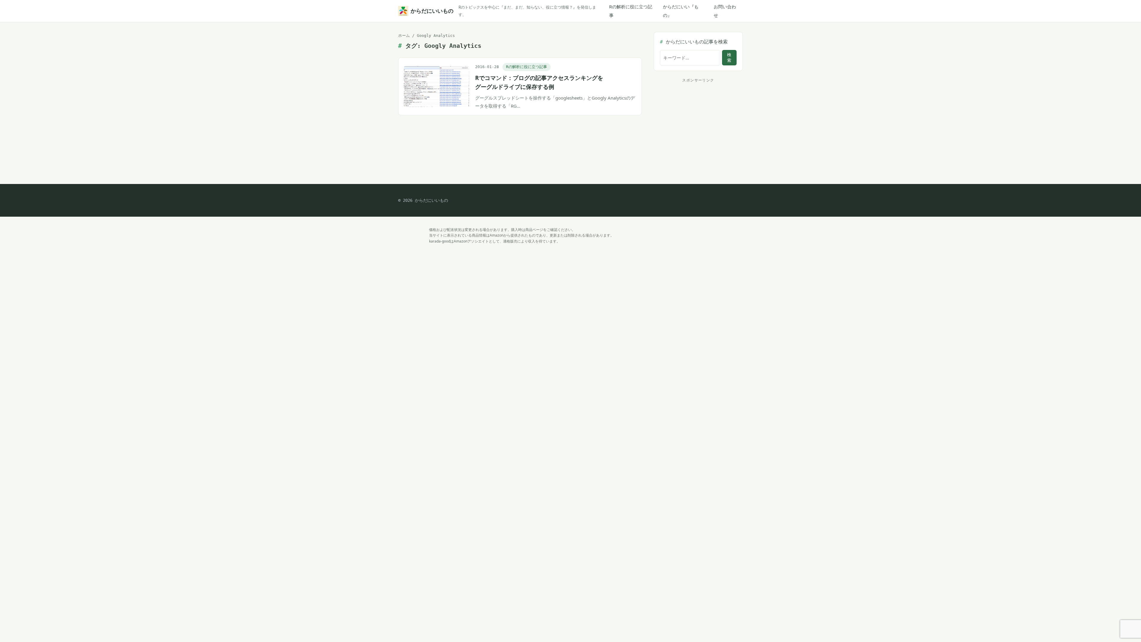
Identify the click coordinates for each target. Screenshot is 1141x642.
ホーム (404, 35)
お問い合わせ (725, 11)
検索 (729, 57)
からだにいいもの (431, 11)
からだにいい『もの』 (681, 11)
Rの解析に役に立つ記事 (630, 11)
